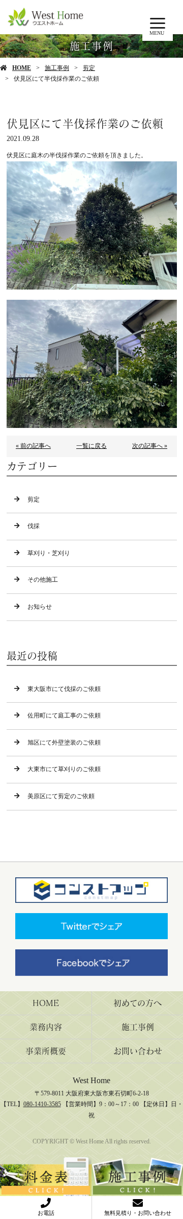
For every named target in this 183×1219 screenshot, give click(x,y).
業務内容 (45, 1027)
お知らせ (39, 606)
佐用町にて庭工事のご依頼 (64, 715)
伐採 (33, 526)
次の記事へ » (149, 445)
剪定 (89, 67)
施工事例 (57, 67)
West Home (91, 1080)
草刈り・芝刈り (48, 553)
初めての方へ (137, 1003)
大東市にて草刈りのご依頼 (64, 769)
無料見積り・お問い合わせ (137, 1213)
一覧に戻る (91, 445)
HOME (21, 67)
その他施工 (42, 579)
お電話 (46, 1213)
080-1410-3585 (42, 1104)
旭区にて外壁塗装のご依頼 (64, 742)
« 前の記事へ (33, 445)
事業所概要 (45, 1051)
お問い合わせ (137, 1051)
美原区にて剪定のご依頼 (61, 796)
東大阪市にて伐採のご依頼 (64, 688)
